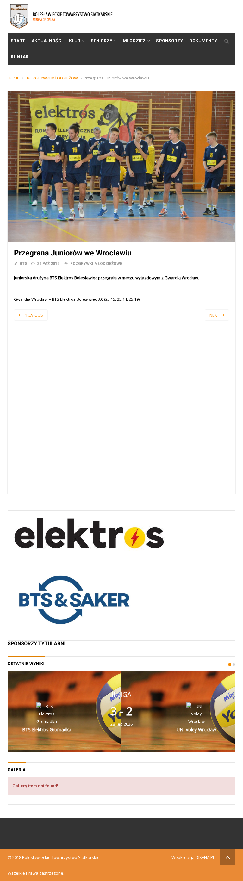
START (18, 40)
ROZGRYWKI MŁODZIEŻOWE (53, 78)
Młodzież (134, 40)
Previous (33, 315)
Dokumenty (203, 40)
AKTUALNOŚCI (47, 40)
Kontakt (21, 56)
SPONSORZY (169, 40)
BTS (23, 263)
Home (13, 78)
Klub (74, 40)
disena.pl (205, 857)
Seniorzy (101, 40)
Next (214, 315)
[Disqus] (121, 406)
